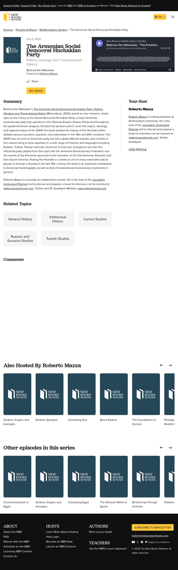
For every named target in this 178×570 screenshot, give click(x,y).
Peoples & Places (26, 30)
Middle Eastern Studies (53, 30)
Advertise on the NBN (16, 546)
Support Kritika (11, 5)
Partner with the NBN (16, 541)
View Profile (138, 149)
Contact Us (10, 556)
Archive (8, 30)
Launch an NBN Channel (61, 546)
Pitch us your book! (100, 532)
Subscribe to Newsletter (153, 527)
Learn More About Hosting (62, 532)
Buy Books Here (47, 5)
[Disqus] (57, 308)
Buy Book (36, 91)
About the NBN (12, 532)
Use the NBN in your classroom (108, 548)
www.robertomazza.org (92, 188)
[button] (161, 365)
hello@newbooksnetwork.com (150, 535)
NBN (69, 5)
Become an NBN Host (59, 541)
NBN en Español (87, 5)
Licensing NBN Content (17, 551)
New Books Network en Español (132, 5)
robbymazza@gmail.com (18, 188)
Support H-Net (29, 5)
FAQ (6, 537)
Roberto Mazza (48, 73)
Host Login (52, 537)
